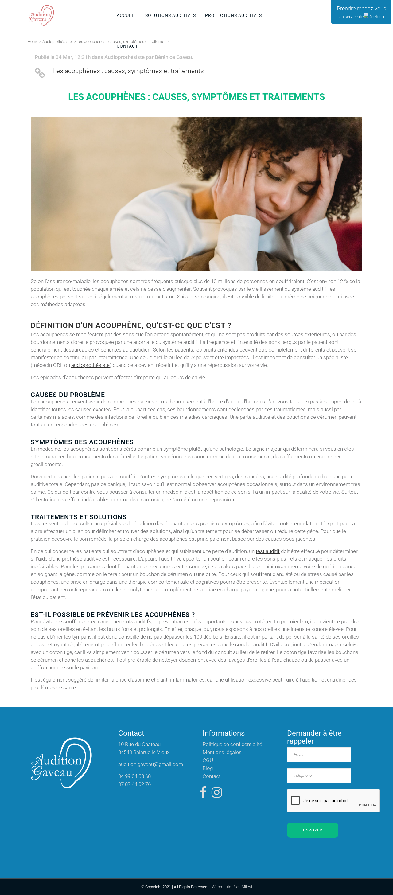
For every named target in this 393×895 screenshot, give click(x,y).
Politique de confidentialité (232, 744)
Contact (211, 776)
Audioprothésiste (57, 41)
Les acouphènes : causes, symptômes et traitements (128, 71)
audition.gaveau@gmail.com (150, 764)
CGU (208, 760)
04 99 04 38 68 (134, 776)
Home (33, 41)
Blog (208, 768)
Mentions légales (222, 752)
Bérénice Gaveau (174, 57)
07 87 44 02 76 (134, 784)
